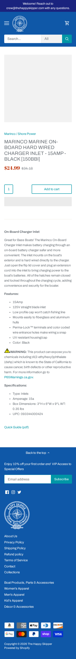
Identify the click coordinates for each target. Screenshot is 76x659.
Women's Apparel (16, 588)
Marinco (10, 134)
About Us (10, 536)
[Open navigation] (6, 23)
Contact (9, 566)
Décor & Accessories (19, 606)
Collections (12, 572)
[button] (38, 201)
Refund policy (13, 554)
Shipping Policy (15, 548)
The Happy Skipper (40, 643)
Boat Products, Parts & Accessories (29, 582)
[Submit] (67, 39)
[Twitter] (19, 492)
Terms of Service (16, 560)
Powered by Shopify (17, 648)
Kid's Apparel (13, 600)
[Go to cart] (67, 23)
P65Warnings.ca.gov (18, 377)
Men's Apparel (14, 594)
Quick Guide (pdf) (16, 427)
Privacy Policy (14, 542)
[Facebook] (7, 492)
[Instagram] (13, 492)
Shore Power (27, 134)
